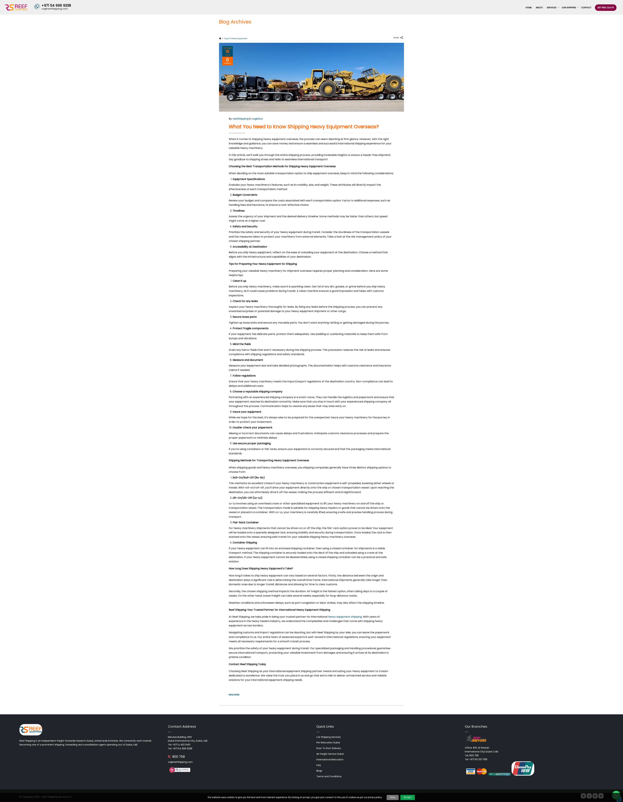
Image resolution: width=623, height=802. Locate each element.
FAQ (318, 765)
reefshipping (240, 119)
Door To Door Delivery (328, 748)
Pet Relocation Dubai (328, 742)
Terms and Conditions (329, 776)
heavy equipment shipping (345, 617)
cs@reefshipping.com (180, 762)
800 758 (178, 756)
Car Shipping (569, 7)
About (539, 7)
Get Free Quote (605, 7)
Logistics (257, 119)
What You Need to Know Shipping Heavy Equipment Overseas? (304, 126)
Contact (586, 7)
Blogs (319, 770)
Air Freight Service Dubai (330, 754)
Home (529, 7)
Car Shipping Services (328, 737)
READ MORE (234, 694)
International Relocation (329, 759)
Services (551, 7)
